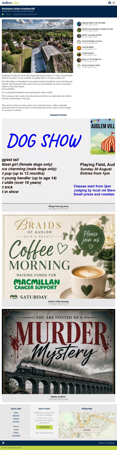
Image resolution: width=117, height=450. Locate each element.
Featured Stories (58, 115)
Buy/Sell (16, 422)
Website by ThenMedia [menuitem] (106, 443)
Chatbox (16, 419)
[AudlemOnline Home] (11, 3)
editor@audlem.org (46, 433)
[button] (114, 2)
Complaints (16, 436)
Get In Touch (44, 427)
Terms (16, 430)
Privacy (16, 433)
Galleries (16, 416)
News (9, 14)
